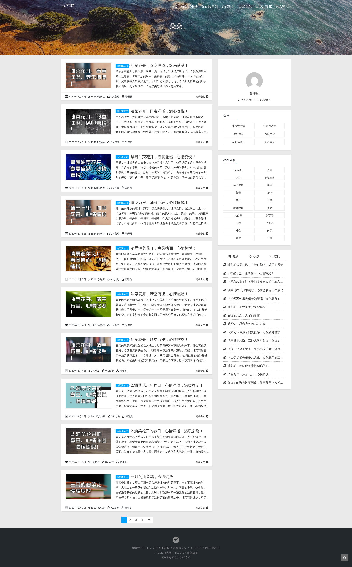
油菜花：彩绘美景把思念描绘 (247, 307)
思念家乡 (282, 6)
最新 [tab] (236, 256)
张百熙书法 (189, 6)
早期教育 (269, 177)
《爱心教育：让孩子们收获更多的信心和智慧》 (256, 281)
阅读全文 (200, 96)
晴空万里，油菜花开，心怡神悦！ (250, 374)
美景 (238, 192)
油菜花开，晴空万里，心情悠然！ (159, 294)
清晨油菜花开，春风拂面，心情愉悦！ (163, 248)
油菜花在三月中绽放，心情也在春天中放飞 (255, 290)
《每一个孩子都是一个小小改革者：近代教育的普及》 (256, 349)
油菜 (269, 185)
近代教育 (228, 6)
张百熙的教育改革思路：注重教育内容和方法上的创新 (256, 382)
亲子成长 (238, 185)
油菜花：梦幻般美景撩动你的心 (248, 365)
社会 (238, 230)
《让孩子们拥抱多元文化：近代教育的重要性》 (256, 357)
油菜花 (238, 169)
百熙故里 (192, 552)
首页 (174, 6)
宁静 (238, 222)
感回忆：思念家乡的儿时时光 (247, 323)
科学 (269, 230)
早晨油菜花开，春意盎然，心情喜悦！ (163, 157)
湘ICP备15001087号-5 (176, 557)
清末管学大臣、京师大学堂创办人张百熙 (254, 340)
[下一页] (149, 520)
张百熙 (269, 215)
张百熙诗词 (209, 6)
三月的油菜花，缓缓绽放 (152, 476)
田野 (269, 200)
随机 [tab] (277, 256)
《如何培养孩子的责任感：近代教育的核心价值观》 (256, 332)
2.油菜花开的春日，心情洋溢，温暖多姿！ (167, 385)
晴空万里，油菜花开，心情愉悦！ (159, 202)
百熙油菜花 (263, 6)
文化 (269, 192)
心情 (269, 169)
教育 (238, 237)
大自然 (238, 215)
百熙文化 (245, 6)
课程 (238, 177)
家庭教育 (238, 207)
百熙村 (168, 552)
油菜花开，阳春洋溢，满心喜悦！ (159, 111)
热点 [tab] (256, 256)
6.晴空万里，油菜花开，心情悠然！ (251, 273)
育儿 (238, 200)
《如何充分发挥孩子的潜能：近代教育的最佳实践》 (256, 298)
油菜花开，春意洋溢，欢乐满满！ (159, 65)
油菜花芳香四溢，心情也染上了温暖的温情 (255, 265)
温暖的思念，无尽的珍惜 (244, 315)
